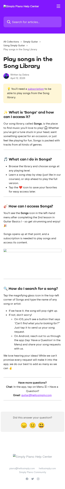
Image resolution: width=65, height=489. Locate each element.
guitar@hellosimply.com (36, 395)
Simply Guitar (30, 41)
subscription (36, 88)
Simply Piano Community (32, 472)
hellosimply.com (47, 468)
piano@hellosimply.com (22, 468)
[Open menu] (58, 6)
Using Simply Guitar (14, 45)
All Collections (11, 41)
